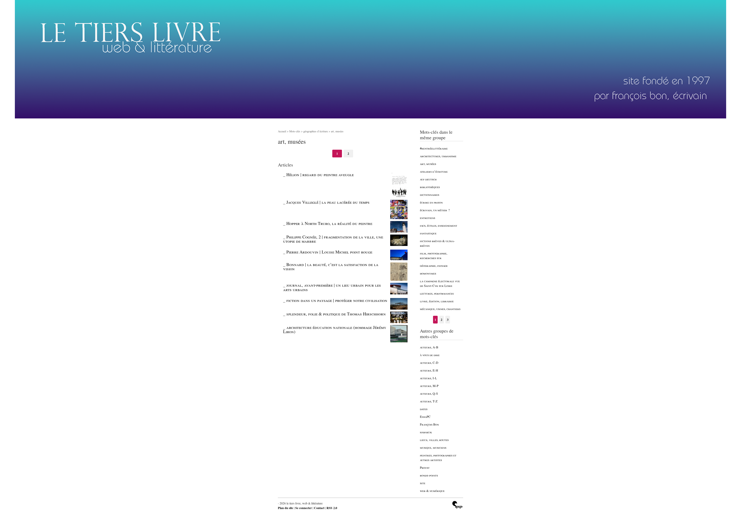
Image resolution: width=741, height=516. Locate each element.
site (422, 483)
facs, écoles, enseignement (438, 225)
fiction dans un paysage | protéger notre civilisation (336, 300)
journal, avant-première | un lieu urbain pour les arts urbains (332, 287)
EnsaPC (425, 416)
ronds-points (429, 475)
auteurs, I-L (428, 378)
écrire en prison (431, 202)
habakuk (426, 432)
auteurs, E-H (429, 370)
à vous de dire (430, 355)
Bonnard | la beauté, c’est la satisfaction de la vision (330, 266)
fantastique (428, 233)
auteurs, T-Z (428, 401)
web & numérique (432, 490)
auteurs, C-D (429, 362)
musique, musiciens (433, 447)
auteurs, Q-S (429, 393)
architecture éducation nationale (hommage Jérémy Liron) (334, 329)
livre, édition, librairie (437, 301)
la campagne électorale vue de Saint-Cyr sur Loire (440, 283)
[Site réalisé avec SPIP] (457, 505)
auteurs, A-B (429, 347)
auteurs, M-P (429, 385)
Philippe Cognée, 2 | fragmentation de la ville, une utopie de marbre (333, 239)
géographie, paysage (434, 265)
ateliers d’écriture (434, 171)
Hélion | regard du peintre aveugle (320, 174)
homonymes (428, 273)
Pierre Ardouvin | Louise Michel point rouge (329, 252)
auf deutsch (428, 179)
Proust (425, 467)
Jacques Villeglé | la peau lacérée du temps (328, 202)
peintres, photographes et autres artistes (438, 457)
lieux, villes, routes (434, 439)
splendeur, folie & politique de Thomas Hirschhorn (336, 314)
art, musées (428, 163)
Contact (319, 508)
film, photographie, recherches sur (433, 255)
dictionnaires (429, 194)
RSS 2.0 (332, 508)
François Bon (429, 424)
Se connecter (303, 508)
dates (423, 409)
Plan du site (285, 508)
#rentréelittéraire (434, 148)
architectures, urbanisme (438, 156)
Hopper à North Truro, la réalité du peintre (329, 223)
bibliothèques (430, 187)
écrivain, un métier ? (435, 210)
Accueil (282, 131)
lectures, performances (437, 293)
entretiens (427, 217)
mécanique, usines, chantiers (440, 309)
